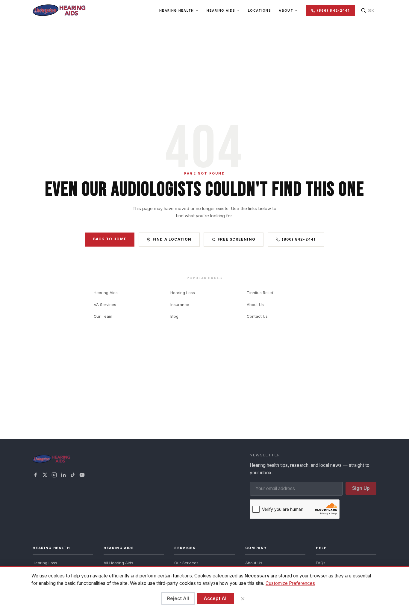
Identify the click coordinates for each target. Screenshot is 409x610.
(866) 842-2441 (333, 10)
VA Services (105, 304)
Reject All (178, 598)
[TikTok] (72, 475)
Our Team (103, 316)
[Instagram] (54, 475)
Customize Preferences (290, 583)
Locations (259, 10)
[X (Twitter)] (45, 475)
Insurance (179, 304)
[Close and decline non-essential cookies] (242, 598)
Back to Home (110, 239)
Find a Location (172, 239)
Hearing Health (176, 10)
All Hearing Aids (118, 562)
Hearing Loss (182, 292)
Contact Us (257, 316)
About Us (255, 304)
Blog (174, 316)
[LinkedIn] (63, 475)
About (286, 10)
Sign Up (361, 488)
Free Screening (236, 239)
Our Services (186, 562)
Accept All (216, 598)
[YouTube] (82, 475)
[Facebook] (35, 475)
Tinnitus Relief (260, 292)
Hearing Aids (221, 10)
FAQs (320, 562)
